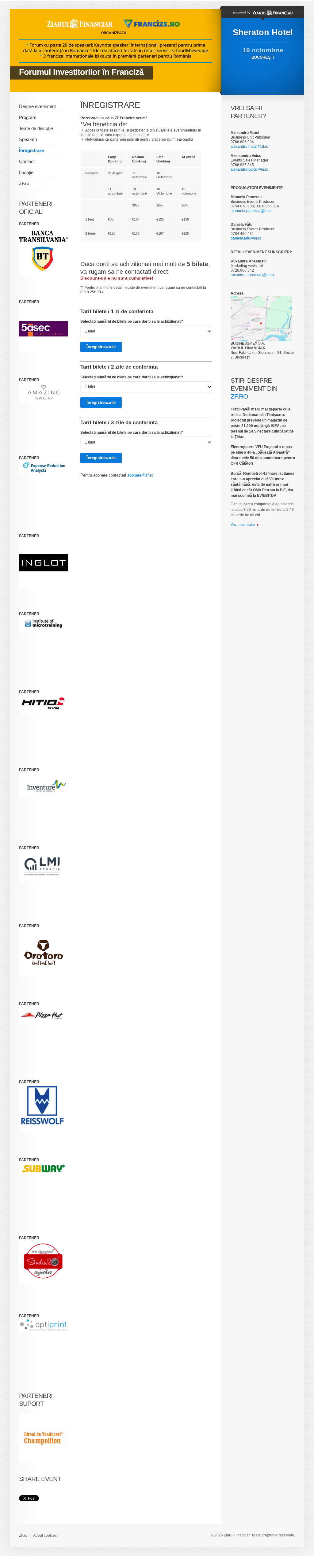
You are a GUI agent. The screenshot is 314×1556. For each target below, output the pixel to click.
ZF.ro (24, 183)
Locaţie (26, 172)
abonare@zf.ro (140, 475)
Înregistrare (31, 150)
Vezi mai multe (243, 524)
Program (27, 117)
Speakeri (28, 139)
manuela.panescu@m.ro (251, 211)
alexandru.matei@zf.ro (249, 146)
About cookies (45, 1535)
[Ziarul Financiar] (272, 12)
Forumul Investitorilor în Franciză (81, 72)
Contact (27, 161)
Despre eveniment (37, 106)
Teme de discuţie (36, 128)
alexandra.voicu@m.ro (249, 169)
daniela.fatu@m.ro (246, 238)
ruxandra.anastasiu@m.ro (252, 275)
